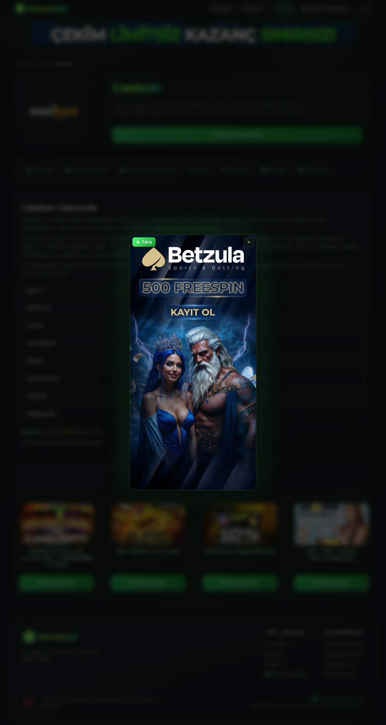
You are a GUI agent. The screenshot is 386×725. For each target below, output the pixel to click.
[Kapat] (249, 242)
